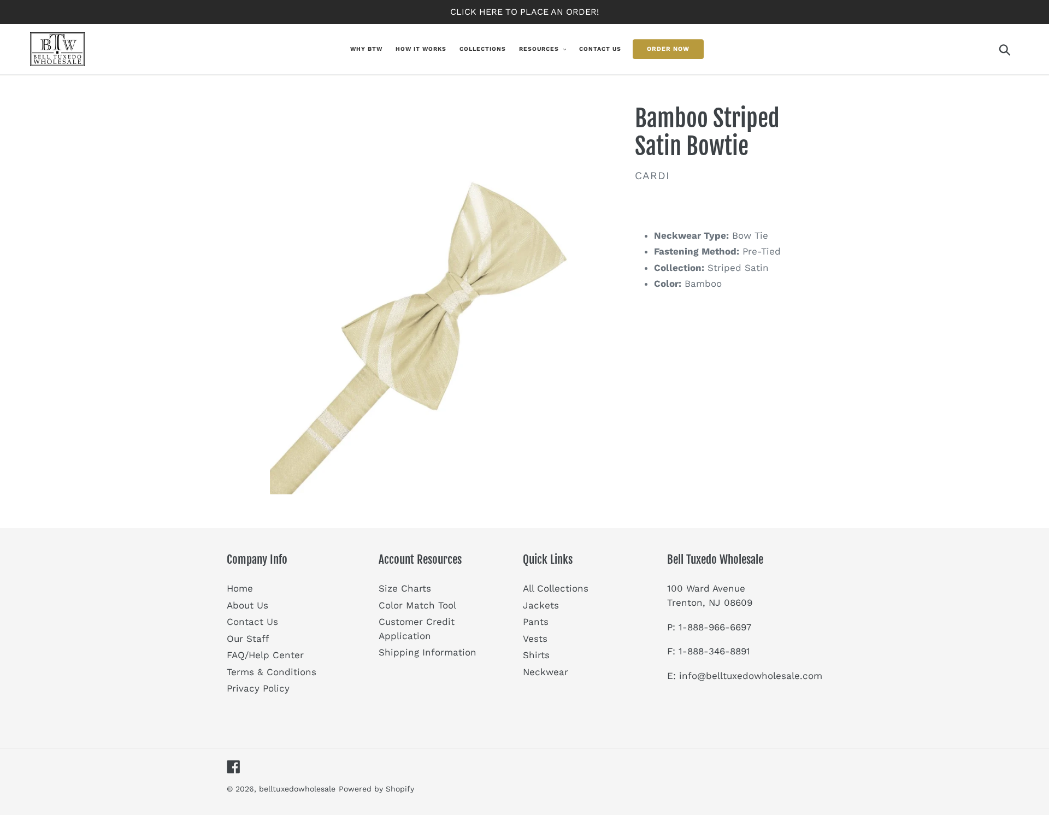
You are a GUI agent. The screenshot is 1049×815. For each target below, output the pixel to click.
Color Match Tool (417, 605)
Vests (535, 638)
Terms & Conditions (271, 671)
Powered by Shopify (376, 788)
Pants (536, 621)
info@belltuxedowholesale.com (750, 675)
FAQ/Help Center (265, 654)
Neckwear (545, 671)
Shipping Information (427, 652)
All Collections (555, 588)
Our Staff (248, 638)
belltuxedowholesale (297, 788)
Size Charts (405, 588)
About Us (247, 605)
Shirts (536, 654)
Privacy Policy (258, 688)
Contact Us (252, 621)
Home (240, 588)
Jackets (541, 605)
